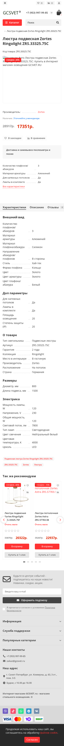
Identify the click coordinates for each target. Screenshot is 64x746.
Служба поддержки (16, 631)
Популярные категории (19, 640)
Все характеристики (14, 186)
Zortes (41, 112)
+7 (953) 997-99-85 (37, 12)
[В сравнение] (27, 492)
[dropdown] (5, 3)
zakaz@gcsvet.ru (16, 661)
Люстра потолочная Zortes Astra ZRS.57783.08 (46, 516)
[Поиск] (57, 23)
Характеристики (14, 207)
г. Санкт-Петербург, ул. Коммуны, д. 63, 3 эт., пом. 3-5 (31, 676)
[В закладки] (27, 485)
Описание (37, 207)
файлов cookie (48, 732)
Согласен (32, 739)
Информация (12, 621)
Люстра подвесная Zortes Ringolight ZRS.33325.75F (15, 516)
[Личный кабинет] (59, 3)
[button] (4, 520)
